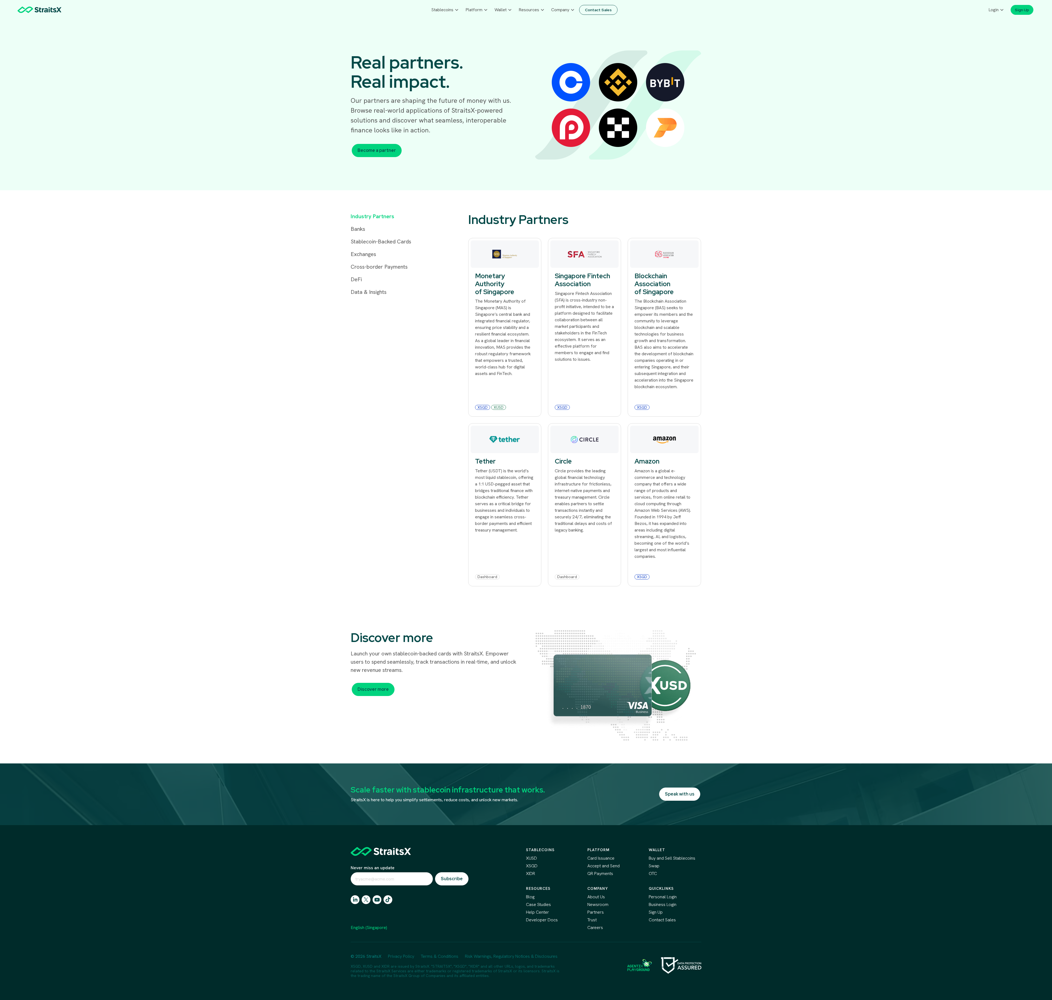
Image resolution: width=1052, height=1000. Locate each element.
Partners (595, 912)
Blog (530, 897)
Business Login (662, 904)
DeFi (356, 279)
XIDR (530, 873)
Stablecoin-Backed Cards (381, 241)
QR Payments (600, 873)
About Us (596, 897)
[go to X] (366, 899)
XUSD (531, 858)
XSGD (532, 866)
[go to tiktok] (388, 899)
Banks (358, 228)
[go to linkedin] (355, 899)
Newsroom (597, 904)
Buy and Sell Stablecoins (672, 858)
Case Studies (538, 904)
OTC (653, 873)
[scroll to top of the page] (381, 851)
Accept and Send (603, 866)
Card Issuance (600, 858)
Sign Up (656, 912)
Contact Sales (662, 920)
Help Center (537, 912)
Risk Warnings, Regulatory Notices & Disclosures (511, 956)
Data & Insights (369, 292)
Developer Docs (542, 920)
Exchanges (363, 254)
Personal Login (663, 897)
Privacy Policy (401, 956)
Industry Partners (372, 216)
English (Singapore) (369, 927)
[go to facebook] (377, 899)
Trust (592, 920)
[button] (445, 9)
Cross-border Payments (379, 266)
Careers (595, 927)
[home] (39, 10)
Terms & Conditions (439, 956)
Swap (654, 866)
